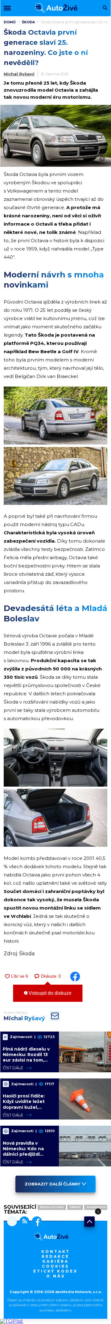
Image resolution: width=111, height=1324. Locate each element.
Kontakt (55, 1251)
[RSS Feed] (23, 1221)
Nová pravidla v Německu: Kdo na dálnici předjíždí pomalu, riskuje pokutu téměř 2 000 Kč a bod (26, 1157)
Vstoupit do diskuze (49, 993)
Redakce (55, 1256)
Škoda (28, 22)
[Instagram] (12, 1221)
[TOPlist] (11, 1321)
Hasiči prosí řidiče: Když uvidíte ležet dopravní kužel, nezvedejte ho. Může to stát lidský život (27, 1107)
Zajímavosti (97, 1207)
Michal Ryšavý (19, 73)
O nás (55, 1276)
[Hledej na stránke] (105, 8)
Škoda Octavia (52, 1207)
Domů (10, 22)
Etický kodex (55, 1271)
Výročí (75, 1207)
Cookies (55, 1266)
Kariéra (56, 1261)
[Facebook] (35, 1221)
